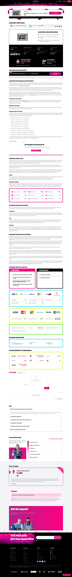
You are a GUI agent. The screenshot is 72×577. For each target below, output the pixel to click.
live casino (35, 228)
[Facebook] (57, 26)
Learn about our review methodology (23, 65)
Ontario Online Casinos (13, 552)
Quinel (25, 360)
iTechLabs (41, 360)
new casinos (28, 263)
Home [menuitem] (15, 3)
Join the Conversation (35, 150)
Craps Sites (25, 560)
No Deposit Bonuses (13, 557)
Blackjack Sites (25, 557)
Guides (24, 552)
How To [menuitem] (45, 3)
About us (38, 550)
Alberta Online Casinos (13, 560)
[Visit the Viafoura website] (61, 398)
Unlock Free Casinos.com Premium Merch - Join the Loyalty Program (27, 5)
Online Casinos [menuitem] (20, 3)
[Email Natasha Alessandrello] (17, 476)
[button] (32, 380)
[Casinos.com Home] (36, 1)
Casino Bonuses (12, 550)
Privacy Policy (39, 555)
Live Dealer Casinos (26, 553)
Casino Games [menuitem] (27, 3)
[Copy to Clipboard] (61, 26)
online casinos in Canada (24, 85)
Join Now (57, 537)
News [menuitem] (42, 3)
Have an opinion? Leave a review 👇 (49, 65)
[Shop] (57, 1)
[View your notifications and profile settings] (62, 392)
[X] (42, 561)
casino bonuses (25, 100)
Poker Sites (24, 555)
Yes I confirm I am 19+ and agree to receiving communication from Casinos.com (46, 540)
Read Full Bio (13, 483)
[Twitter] (59, 26)
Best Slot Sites (12, 555)
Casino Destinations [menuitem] (35, 3)
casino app (11, 239)
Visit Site (55, 13)
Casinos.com (13, 498)
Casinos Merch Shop (26, 562)
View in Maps (49, 343)
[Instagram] (40, 561)
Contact (38, 552)
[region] (36, 386)
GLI (59, 360)
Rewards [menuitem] (55, 3)
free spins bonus (32, 94)
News (24, 550)
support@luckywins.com (18, 343)
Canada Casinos (11, 7)
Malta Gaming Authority (21, 356)
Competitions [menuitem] (50, 3)
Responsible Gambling (40, 557)
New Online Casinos (12, 553)
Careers (38, 553)
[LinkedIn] (55, 26)
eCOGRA (58, 356)
